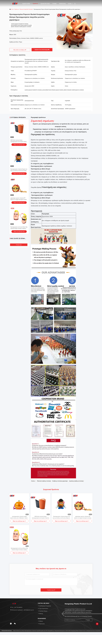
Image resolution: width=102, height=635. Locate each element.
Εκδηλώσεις (62, 3)
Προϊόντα (35, 3)
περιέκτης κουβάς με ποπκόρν (76, 481)
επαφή (54, 3)
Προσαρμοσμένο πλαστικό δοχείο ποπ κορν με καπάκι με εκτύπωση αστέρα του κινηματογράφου (18, 170)
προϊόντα (16, 9)
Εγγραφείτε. (89, 619)
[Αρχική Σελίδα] (14, 3)
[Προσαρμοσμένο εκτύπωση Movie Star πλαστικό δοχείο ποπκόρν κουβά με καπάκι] (19, 536)
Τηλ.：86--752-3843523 (16, 607)
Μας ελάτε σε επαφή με (19, 49)
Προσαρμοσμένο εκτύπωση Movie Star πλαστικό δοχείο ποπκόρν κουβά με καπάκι (18, 228)
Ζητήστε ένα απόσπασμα (41, 49)
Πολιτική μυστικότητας (7, 630)
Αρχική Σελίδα (26, 3)
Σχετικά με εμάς (45, 3)
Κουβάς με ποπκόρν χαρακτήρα (60, 481)
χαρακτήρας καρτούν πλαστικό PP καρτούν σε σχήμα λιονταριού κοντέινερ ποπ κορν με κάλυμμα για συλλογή (19, 199)
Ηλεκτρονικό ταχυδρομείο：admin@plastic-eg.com (22, 609)
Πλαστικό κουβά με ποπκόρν (26, 9)
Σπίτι (12, 9)
